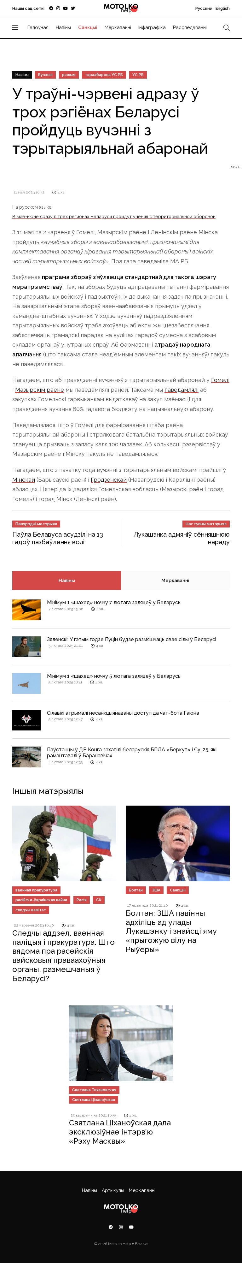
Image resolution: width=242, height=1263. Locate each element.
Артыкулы (113, 1190)
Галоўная (38, 27)
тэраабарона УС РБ (104, 75)
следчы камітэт (30, 910)
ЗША (156, 890)
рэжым (69, 75)
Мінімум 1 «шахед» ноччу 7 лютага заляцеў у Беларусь (114, 602)
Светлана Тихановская (94, 1090)
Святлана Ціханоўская (93, 1100)
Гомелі (220, 380)
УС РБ (138, 75)
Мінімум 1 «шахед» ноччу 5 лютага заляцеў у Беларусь (114, 676)
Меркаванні (118, 27)
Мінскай (23, 479)
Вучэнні (45, 75)
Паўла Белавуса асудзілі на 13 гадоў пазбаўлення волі (57, 538)
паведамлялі (181, 389)
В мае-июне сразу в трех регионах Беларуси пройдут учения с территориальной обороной (114, 216)
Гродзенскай (109, 479)
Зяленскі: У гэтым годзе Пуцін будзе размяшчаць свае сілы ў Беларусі (131, 639)
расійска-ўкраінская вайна (41, 900)
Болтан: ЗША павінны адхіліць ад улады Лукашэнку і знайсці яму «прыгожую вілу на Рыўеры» (171, 931)
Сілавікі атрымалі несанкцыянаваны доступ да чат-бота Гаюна (123, 713)
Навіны (63, 27)
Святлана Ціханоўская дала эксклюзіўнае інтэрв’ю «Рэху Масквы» (120, 1132)
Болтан (136, 890)
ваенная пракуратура (36, 890)
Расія (82, 900)
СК (98, 900)
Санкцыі (87, 27)
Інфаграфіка (152, 27)
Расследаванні (190, 27)
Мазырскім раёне (39, 389)
